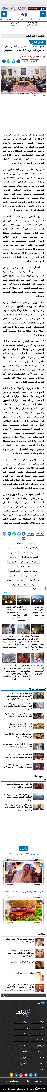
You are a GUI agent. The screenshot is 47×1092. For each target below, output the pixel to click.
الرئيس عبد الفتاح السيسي (15, 580)
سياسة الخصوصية (12, 1081)
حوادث (9, 19)
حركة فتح (13, 557)
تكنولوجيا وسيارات (22, 1057)
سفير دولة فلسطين (28, 552)
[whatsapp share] (8, 61)
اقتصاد (42, 1057)
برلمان (42, 1063)
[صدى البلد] (23, 14)
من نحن (38, 1081)
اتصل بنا (27, 1081)
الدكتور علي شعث (30, 571)
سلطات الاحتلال (36, 580)
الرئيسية (42, 19)
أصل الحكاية (24, 1045)
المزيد (5, 995)
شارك (24, 61)
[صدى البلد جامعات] (22, 8)
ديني (26, 1039)
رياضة (26, 1028)
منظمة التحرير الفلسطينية (29, 548)
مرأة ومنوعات (39, 1039)
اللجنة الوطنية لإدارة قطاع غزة (23, 566)
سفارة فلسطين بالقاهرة (29, 562)
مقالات (42, 1069)
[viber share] (4, 534)
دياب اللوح (12, 548)
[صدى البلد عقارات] (12, 8)
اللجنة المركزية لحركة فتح (23, 543)
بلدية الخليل (14, 576)
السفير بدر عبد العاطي (29, 557)
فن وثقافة (41, 1033)
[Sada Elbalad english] (5, 8)
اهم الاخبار (31, 19)
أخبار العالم (30, 36)
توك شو (25, 1033)
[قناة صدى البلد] (42, 8)
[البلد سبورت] (33, 8)
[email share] (4, 61)
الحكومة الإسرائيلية (30, 576)
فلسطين (14, 552)
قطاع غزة (12, 562)
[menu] (43, 14)
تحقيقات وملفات (22, 1063)
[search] (4, 14)
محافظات (25, 1051)
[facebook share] (18, 61)
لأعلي (39, 1003)
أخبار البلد (19, 19)
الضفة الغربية (15, 571)
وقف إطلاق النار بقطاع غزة (23, 585)
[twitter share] (13, 61)
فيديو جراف (40, 1051)
